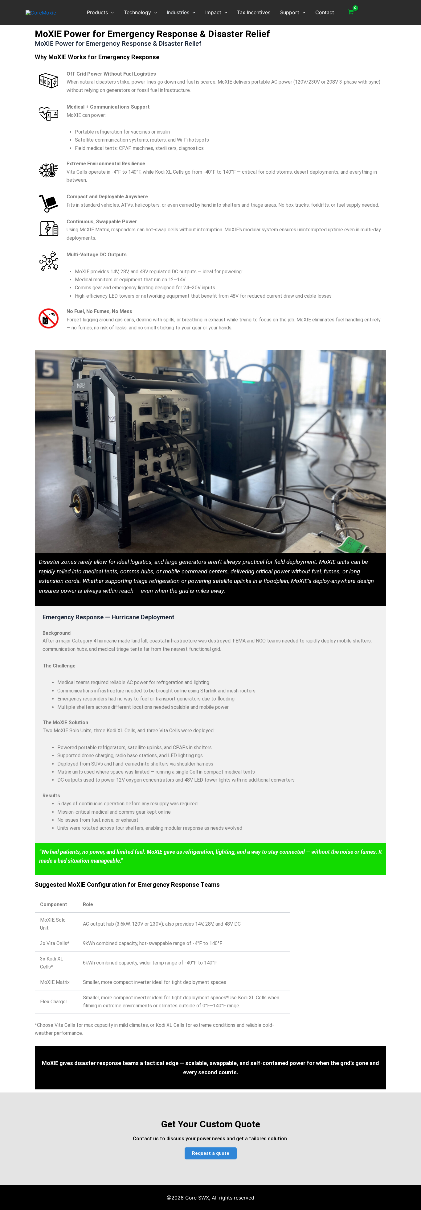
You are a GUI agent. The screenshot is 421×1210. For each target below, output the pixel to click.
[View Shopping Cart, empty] (351, 12)
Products (97, 12)
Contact (324, 12)
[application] (111, 12)
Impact (213, 12)
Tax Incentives (253, 12)
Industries (178, 12)
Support (289, 12)
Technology (137, 12)
